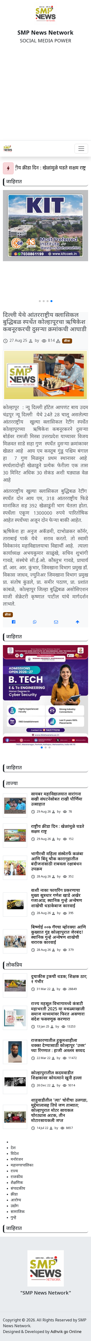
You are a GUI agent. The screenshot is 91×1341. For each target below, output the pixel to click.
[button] (40, 301)
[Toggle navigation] (81, 148)
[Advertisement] (45, 92)
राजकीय (17, 1177)
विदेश (15, 1154)
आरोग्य (16, 1200)
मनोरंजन (17, 1159)
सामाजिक (18, 1212)
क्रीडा (67, 341)
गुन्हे (13, 1217)
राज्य (14, 1171)
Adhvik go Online (66, 1332)
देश (13, 1148)
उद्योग (14, 1206)
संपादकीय (18, 1188)
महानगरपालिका (22, 1165)
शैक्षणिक (17, 1183)
